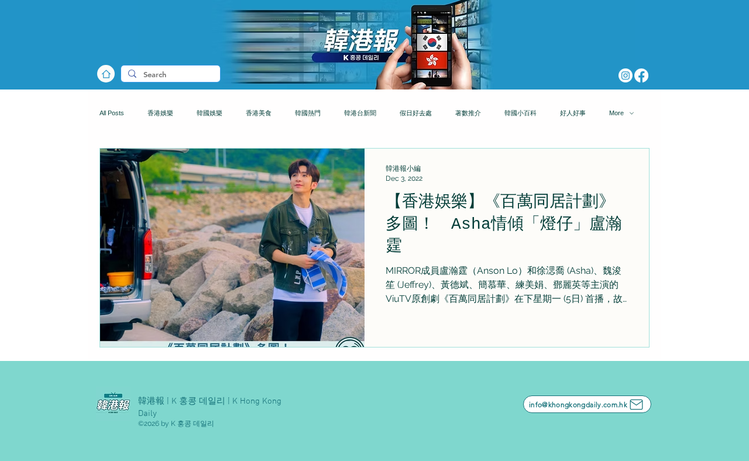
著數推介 (468, 112)
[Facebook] (641, 75)
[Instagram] (626, 75)
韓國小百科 (520, 112)
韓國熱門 (308, 112)
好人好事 (573, 112)
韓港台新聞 (360, 112)
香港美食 (259, 112)
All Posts (111, 112)
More (616, 112)
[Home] (106, 73)
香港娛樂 (160, 112)
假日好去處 (416, 112)
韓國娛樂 (209, 112)
